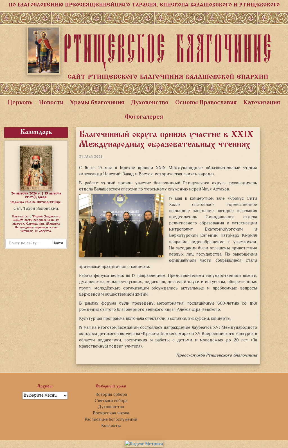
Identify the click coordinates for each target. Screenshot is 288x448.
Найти (57, 243)
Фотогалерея (144, 117)
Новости (51, 103)
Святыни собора (111, 401)
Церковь (20, 103)
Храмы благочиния (97, 103)
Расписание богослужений (111, 419)
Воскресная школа (111, 413)
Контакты (111, 425)
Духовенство (149, 103)
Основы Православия (206, 103)
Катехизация (262, 103)
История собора (111, 394)
